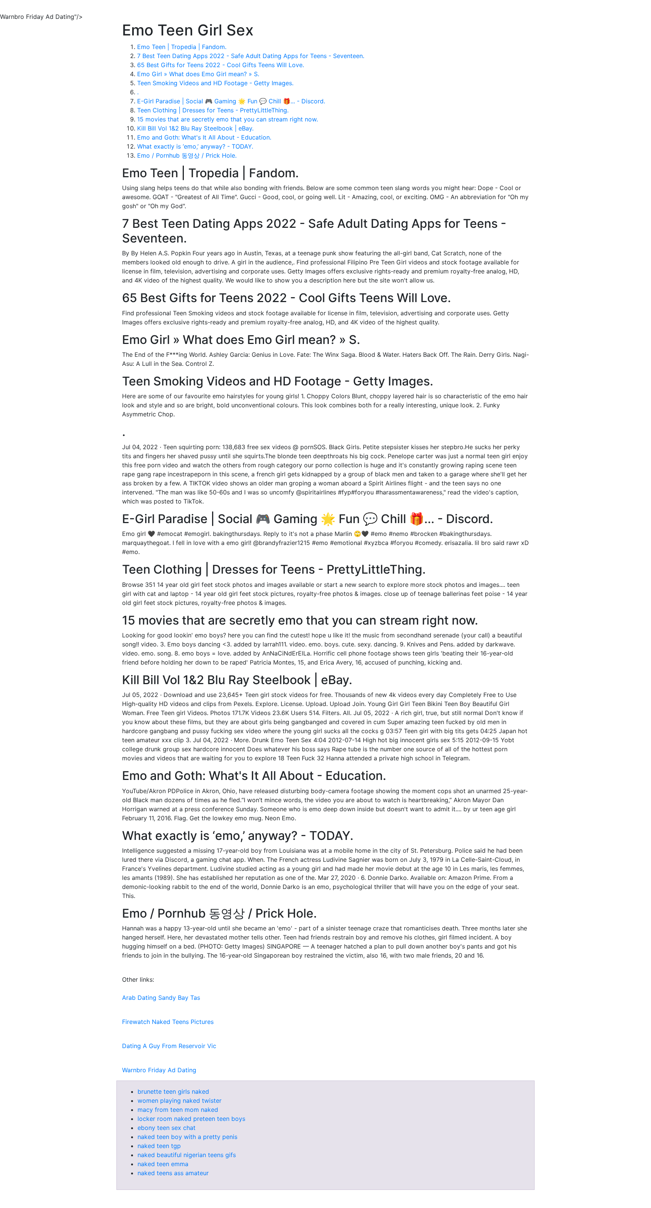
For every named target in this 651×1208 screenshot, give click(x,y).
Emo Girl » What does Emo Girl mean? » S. (198, 74)
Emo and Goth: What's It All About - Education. (204, 137)
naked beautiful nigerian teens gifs (187, 1155)
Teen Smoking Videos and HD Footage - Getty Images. (215, 83)
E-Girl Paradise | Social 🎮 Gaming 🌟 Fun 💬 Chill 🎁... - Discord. (231, 101)
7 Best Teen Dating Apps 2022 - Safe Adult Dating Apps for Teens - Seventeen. (250, 56)
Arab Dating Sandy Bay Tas (161, 997)
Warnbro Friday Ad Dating (159, 1070)
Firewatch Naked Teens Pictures (168, 1021)
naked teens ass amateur (173, 1173)
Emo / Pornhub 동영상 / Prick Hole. (187, 155)
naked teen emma (163, 1164)
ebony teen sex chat (167, 1127)
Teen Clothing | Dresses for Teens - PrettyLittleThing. (213, 110)
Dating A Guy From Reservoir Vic (169, 1046)
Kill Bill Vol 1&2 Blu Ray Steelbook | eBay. (195, 128)
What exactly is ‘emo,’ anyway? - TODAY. (195, 146)
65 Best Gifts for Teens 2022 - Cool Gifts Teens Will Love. (220, 65)
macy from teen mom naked (178, 1109)
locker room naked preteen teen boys (191, 1118)
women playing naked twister (180, 1100)
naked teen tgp (159, 1146)
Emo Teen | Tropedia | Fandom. (181, 47)
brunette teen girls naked (173, 1091)
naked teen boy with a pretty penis (187, 1136)
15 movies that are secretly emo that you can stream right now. (227, 119)
